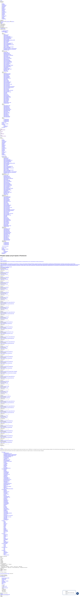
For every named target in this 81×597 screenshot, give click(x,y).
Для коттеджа (6, 497)
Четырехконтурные (6, 481)
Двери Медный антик (7, 110)
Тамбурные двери (6, 103)
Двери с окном (6, 42)
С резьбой (5, 464)
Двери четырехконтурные (7, 66)
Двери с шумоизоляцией (7, 220)
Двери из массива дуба (7, 36)
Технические (5, 500)
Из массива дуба (6, 457)
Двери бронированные (7, 74)
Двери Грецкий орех (7, 107)
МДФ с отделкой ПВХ (7, 47)
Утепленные (5, 493)
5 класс (5, 546)
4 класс (5, 545)
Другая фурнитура (6, 554)
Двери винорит (6, 35)
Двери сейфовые (43, 265)
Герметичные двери (6, 53)
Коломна (3, 7)
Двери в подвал (6, 79)
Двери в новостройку (7, 76)
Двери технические (6, 98)
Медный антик (6, 531)
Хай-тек (5, 536)
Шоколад (5, 532)
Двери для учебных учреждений (8, 90)
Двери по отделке (10, 261)
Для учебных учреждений (7, 516)
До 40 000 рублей (6, 120)
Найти (1, 596)
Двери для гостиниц (7, 83)
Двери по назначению (23, 261)
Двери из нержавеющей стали (8, 160)
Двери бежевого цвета (7, 105)
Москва (3, 3)
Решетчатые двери (6, 69)
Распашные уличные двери (8, 483)
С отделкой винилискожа (7, 456)
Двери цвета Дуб (6, 115)
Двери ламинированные (7, 37)
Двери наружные (6, 94)
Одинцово (3, 11)
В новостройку (6, 501)
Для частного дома (6, 496)
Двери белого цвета (6, 230)
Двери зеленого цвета (7, 108)
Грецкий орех (6, 530)
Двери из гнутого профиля (7, 58)
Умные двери (6, 70)
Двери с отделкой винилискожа (8, 166)
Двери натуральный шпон (7, 38)
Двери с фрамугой (6, 64)
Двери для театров (6, 89)
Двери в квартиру (6, 198)
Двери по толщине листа (36, 261)
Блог (2, 583)
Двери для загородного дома (8, 84)
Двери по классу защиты (29, 261)
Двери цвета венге (6, 114)
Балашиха (3, 4)
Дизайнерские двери (7, 68)
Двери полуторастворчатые (8, 61)
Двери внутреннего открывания (8, 55)
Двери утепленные (6, 100)
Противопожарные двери (7, 102)
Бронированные (6, 502)
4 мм (4, 549)
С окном (5, 466)
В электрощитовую (6, 509)
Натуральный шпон (6, 460)
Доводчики (5, 551)
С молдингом (6, 482)
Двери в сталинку (6, 80)
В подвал (5, 506)
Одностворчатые (6, 472)
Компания (3, 124)
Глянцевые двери (6, 34)
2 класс (5, 544)
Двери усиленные (6, 99)
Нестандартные (6, 484)
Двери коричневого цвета (7, 109)
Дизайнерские (6, 475)
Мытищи (3, 10)
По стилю (6, 261)
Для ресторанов (6, 513)
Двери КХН (5, 92)
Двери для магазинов (7, 85)
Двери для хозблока (6, 214)
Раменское (3, 14)
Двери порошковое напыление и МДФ (9, 163)
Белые (4, 521)
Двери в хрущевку (6, 204)
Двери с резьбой (6, 45)
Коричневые (5, 523)
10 (2, 448)
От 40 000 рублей (6, 121)
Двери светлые (6, 111)
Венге (4, 526)
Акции (3, 248)
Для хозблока (6, 519)
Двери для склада (6, 88)
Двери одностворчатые (7, 60)
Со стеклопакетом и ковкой (8, 461)
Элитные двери (6, 71)
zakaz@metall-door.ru (5, 587)
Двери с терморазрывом (7, 63)
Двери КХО (5, 93)
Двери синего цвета (6, 236)
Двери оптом (4, 579)
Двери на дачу (6, 217)
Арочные (5, 470)
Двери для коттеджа (32, 264)
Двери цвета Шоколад (7, 239)
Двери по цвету (2, 261)
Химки (3, 17)
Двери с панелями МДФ (7, 43)
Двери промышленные (7, 96)
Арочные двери (6, 52)
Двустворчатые (6, 473)
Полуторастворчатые (7, 474)
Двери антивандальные (7, 73)
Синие (5, 527)
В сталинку (5, 507)
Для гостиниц (6, 511)
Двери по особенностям (16, 261)
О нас (4, 125)
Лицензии (5, 126)
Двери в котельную (6, 75)
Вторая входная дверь (7, 176)
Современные (6, 535)
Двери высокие (6, 179)
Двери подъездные (6, 95)
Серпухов (3, 16)
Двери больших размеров (7, 54)
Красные (5, 528)
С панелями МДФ (6, 458)
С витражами (6, 463)
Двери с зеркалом (6, 41)
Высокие (5, 485)
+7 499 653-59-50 (2, 28)
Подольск (3, 12)
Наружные (5, 495)
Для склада (5, 514)
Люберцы (3, 9)
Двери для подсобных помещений (9, 87)
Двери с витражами (6, 40)
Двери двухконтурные (7, 57)
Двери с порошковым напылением (9, 44)
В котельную (5, 492)
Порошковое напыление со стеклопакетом (10, 49)
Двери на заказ (4, 122)
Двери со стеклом (6, 169)
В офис (5, 505)
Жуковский (3, 6)
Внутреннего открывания (7, 479)
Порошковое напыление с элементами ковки (10, 48)
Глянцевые (5, 465)
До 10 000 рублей (6, 119)
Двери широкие (6, 67)
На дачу (5, 494)
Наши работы (4, 252)
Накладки (5, 553)
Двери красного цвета (7, 233)
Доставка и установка (5, 123)
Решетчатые (5, 471)
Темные (5, 525)
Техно (4, 537)
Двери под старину (6, 39)
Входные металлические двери (4, 573)
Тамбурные (5, 490)
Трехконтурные (6, 477)
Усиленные (5, 504)
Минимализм (6, 542)
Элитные (5, 469)
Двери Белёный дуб (6, 106)
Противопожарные (6, 491)
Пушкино (3, 13)
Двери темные (6, 113)
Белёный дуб (5, 529)
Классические (6, 534)
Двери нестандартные (7, 59)
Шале (4, 540)
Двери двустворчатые (7, 56)
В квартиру (5, 498)
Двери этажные (31, 265)
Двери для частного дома (7, 91)
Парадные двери (6, 101)
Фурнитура (42, 261)
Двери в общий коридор (7, 201)
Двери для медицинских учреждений (9, 86)
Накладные (5, 476)
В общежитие (6, 510)
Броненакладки (6, 552)
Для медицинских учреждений (8, 515)
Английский (5, 539)
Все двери (6, 32)
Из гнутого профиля (7, 480)
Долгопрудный (4, 5)
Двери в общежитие (6, 77)
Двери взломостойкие (7, 82)
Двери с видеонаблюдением (8, 185)
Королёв (3, 8)
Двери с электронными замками (8, 65)
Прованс (5, 541)
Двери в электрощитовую (37, 265)
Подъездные (5, 499)
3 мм (4, 548)
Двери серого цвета (6, 112)
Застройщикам (6, 251)
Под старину (5, 467)
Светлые (5, 524)
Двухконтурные (6, 478)
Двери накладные (6, 182)
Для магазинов (6, 512)
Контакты (3, 127)
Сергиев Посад (4, 15)
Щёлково (3, 154)
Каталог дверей (4, 156)
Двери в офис (6, 78)
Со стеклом (5, 462)
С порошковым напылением (8, 453)
